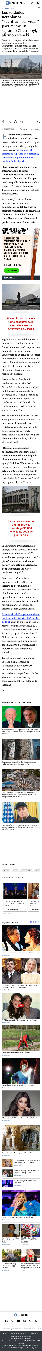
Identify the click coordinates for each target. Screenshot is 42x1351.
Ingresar (32, 3)
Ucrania (6, 871)
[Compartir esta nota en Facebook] (4, 122)
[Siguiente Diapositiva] (38, 896)
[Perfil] (21, 1316)
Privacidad (35, 1329)
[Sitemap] (36, 1321)
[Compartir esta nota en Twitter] (10, 122)
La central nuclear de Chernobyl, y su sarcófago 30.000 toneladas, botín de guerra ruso (21, 528)
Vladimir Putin (26, 871)
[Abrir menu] (3, 3)
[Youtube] (18, 1321)
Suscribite (11, 270)
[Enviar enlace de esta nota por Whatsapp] (15, 122)
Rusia (15, 871)
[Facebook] (6, 1321)
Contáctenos (26, 1329)
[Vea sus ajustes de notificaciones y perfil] (38, 3)
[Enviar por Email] (21, 122)
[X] (12, 1321)
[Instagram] (24, 1321)
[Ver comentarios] (38, 9)
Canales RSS (6, 1329)
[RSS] (30, 1321)
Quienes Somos (16, 1329)
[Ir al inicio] (15, 3)
